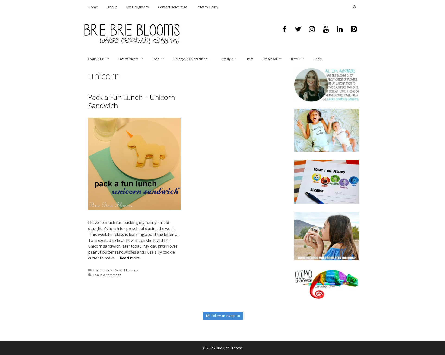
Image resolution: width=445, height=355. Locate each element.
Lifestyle (227, 59)
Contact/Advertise (172, 7)
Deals (318, 59)
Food (156, 59)
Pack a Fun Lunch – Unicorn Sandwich (131, 101)
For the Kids (102, 270)
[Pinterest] (354, 29)
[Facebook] (284, 29)
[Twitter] (298, 29)
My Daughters (137, 7)
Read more (130, 258)
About (112, 7)
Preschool (270, 59)
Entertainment (128, 59)
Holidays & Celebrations (190, 59)
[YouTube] (326, 29)
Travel (295, 59)
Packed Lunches (126, 270)
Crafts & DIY (96, 59)
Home (93, 7)
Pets (250, 59)
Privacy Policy (207, 7)
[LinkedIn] (340, 29)
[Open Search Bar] (355, 7)
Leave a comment (107, 275)
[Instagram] (312, 29)
